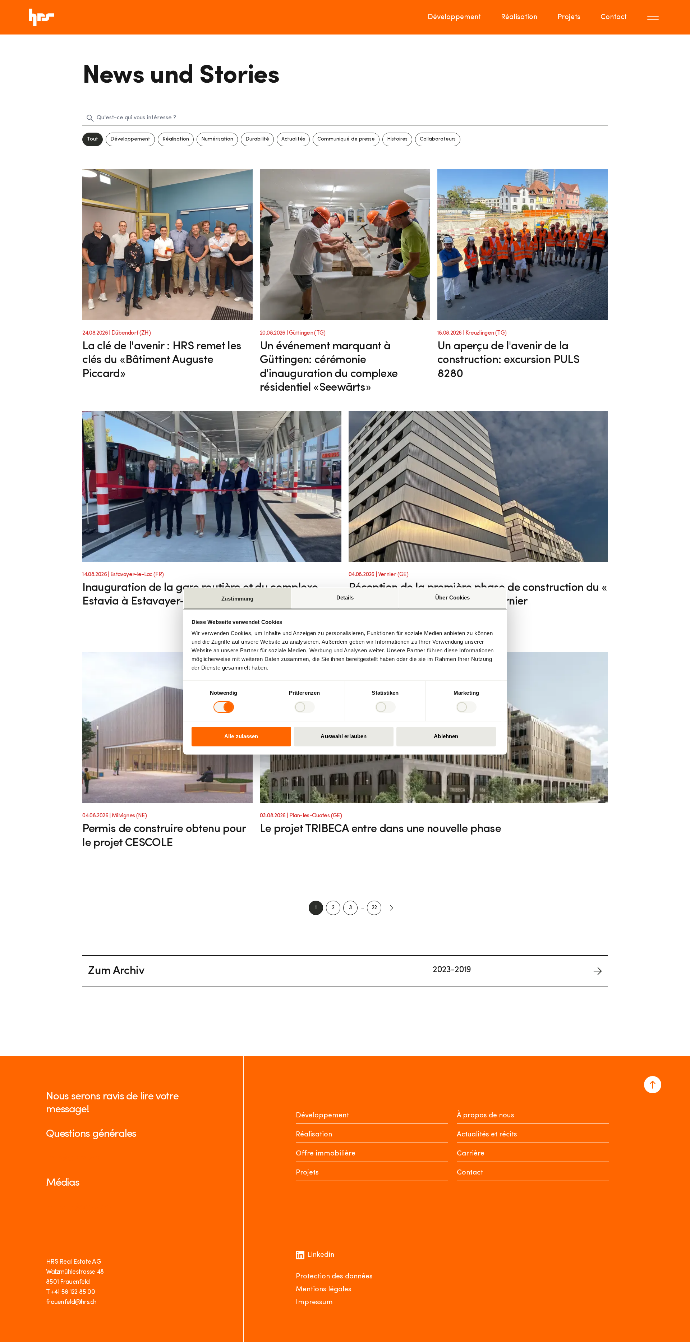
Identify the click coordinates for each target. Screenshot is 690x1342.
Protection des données (334, 1276)
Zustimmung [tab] (237, 599)
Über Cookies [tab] (452, 597)
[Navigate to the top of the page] (652, 1084)
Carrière (470, 1153)
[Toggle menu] (654, 17)
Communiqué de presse (346, 139)
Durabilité (257, 139)
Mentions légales (323, 1289)
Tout (92, 139)
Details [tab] (345, 597)
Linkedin (320, 1255)
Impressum (314, 1302)
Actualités (293, 139)
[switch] (304, 707)
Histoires (397, 139)
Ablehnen (446, 736)
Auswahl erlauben (344, 736)
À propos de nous (485, 1115)
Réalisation (519, 17)
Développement (454, 17)
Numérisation (217, 139)
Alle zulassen (241, 736)
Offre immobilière (325, 1153)
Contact (614, 17)
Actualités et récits (487, 1134)
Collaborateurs (438, 139)
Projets (568, 17)
